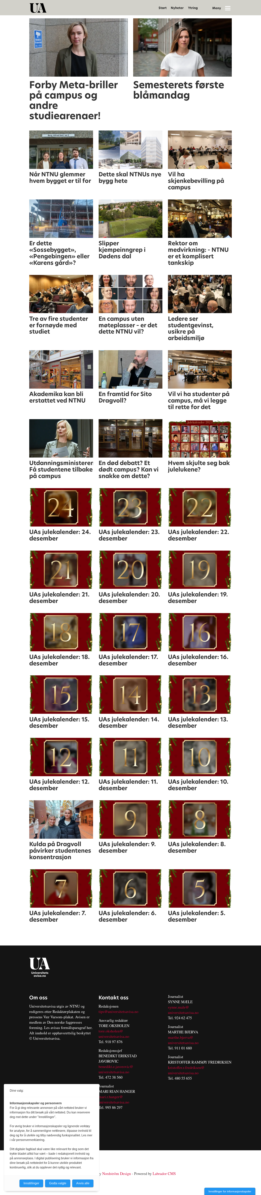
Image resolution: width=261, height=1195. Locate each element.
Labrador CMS (164, 1173)
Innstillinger (31, 1183)
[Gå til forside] (38, 8)
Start (163, 8)
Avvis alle (82, 1183)
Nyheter (177, 8)
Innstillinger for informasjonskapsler (229, 1191)
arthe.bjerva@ (182, 1037)
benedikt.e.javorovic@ (116, 1066)
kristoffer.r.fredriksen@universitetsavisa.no (186, 1070)
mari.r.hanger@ (111, 1096)
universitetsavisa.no (114, 1036)
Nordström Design (116, 1173)
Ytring (193, 8)
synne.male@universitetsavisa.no (183, 1010)
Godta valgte (57, 1183)
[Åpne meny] (228, 8)
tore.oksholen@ (111, 1031)
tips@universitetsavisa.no (118, 1011)
